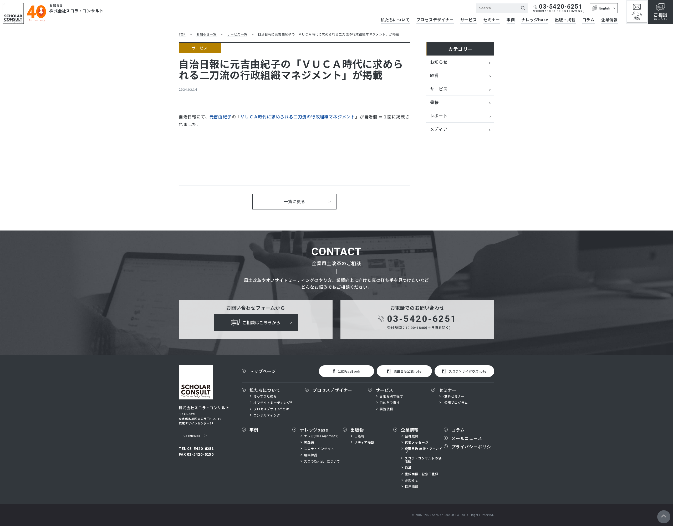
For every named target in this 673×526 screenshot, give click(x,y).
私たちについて (395, 20)
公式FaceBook (349, 371)
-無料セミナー (454, 396)
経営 (434, 75)
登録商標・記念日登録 (422, 473)
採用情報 (411, 486)
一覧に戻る (294, 201)
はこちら (660, 16)
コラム (588, 20)
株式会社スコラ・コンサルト (76, 10)
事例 (511, 20)
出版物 (357, 430)
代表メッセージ (417, 442)
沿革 (408, 467)
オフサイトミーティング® (272, 402)
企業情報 (609, 20)
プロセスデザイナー (435, 20)
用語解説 (310, 455)
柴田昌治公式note (408, 371)
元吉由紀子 (221, 116)
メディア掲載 (364, 442)
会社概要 (411, 436)
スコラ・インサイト (319, 448)
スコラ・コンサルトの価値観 (423, 460)
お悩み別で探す (391, 396)
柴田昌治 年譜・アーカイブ (424, 450)
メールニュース (637, 15)
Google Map (191, 435)
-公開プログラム (455, 402)
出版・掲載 (565, 20)
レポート (439, 115)
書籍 (434, 102)
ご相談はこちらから (261, 322)
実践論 (309, 442)
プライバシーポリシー (471, 448)
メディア (438, 129)
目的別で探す (390, 402)
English (604, 8)
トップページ (262, 371)
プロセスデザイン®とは (271, 408)
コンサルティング (266, 415)
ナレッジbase (534, 20)
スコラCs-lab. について (322, 461)
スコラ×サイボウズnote (468, 371)
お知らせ (439, 62)
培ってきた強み (265, 396)
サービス (468, 20)
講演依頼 (386, 408)
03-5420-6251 (560, 7)
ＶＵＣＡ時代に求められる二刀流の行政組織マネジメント (297, 116)
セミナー (491, 20)
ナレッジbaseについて (321, 436)
